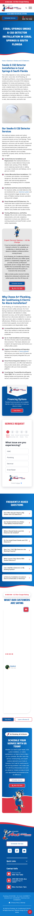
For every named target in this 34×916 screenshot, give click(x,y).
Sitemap (23, 902)
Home (4, 60)
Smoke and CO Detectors (21, 60)
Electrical (9, 60)
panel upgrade (23, 351)
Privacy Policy (15, 902)
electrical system (24, 192)
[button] (26, 8)
